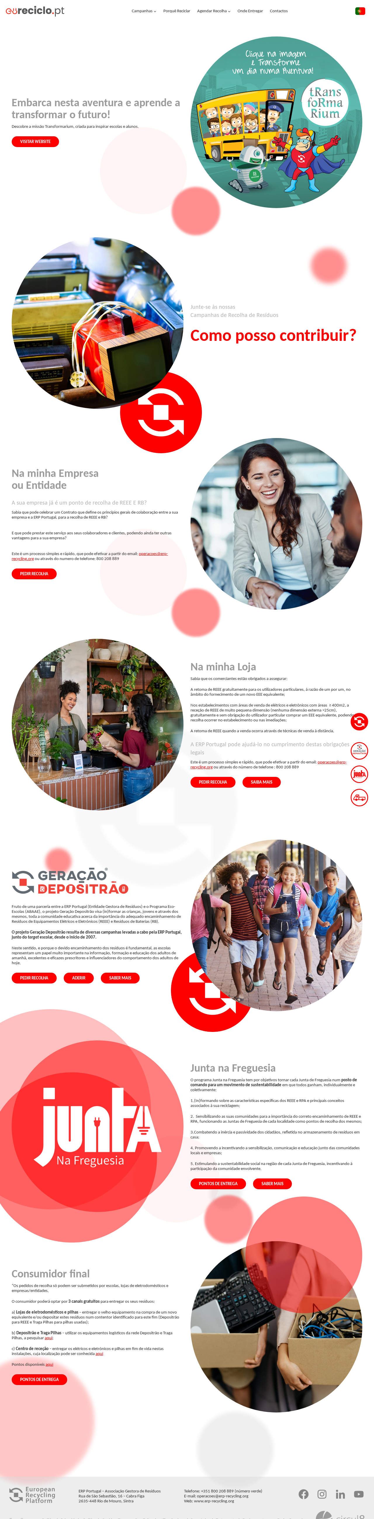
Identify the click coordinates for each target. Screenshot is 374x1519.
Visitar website (35, 142)
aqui (48, 1338)
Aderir (78, 978)
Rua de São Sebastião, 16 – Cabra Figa (111, 1496)
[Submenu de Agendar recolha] (229, 11)
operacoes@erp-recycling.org (222, 1496)
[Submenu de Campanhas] (155, 11)
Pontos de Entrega (218, 1184)
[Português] (360, 12)
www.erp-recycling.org (214, 1501)
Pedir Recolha (34, 574)
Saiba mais (261, 782)
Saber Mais (120, 978)
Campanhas (142, 11)
